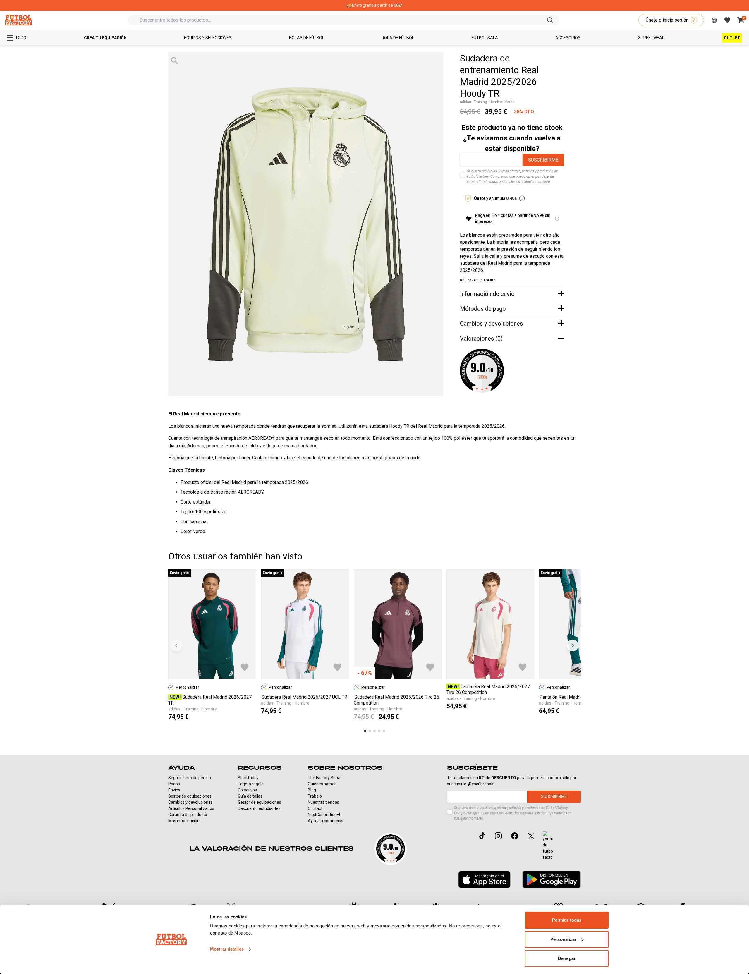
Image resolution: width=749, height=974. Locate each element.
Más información (184, 820)
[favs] (727, 20)
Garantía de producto (187, 814)
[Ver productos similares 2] (370, 731)
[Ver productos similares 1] (365, 731)
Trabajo (315, 796)
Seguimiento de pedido (189, 777)
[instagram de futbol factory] (498, 836)
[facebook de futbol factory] (514, 836)
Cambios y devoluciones (190, 802)
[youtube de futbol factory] (548, 845)
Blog (312, 790)
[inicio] (18, 20)
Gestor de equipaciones (190, 796)
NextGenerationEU (325, 814)
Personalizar (563, 939)
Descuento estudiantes (259, 808)
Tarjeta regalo (251, 783)
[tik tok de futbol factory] (482, 835)
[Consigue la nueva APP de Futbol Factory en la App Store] (484, 879)
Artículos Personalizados (191, 808)
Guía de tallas (250, 796)
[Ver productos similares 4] (379, 731)
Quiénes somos (322, 783)
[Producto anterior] (176, 645)
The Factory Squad (325, 777)
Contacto (316, 808)
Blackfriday (248, 777)
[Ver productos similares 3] (374, 731)
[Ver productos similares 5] (384, 731)
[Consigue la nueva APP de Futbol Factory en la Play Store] (551, 879)
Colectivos (247, 790)
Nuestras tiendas (323, 802)
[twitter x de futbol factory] (531, 836)
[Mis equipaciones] (714, 20)
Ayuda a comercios (325, 820)
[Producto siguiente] (572, 645)
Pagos (174, 783)
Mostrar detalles (227, 948)
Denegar (567, 958)
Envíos (174, 790)
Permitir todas (566, 920)
